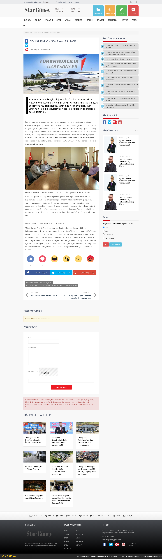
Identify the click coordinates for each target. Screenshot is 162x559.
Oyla (105, 244)
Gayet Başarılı (109, 238)
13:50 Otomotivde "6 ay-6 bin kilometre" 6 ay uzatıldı (121, 46)
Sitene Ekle (106, 516)
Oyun (61, 516)
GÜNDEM (27, 20)
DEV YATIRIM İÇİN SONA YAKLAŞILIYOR (50, 32)
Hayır (106, 231)
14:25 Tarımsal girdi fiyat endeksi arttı (119, 59)
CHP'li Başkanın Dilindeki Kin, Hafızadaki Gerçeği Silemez (126, 162)
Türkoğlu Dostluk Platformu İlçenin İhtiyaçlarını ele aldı (33, 440)
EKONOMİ (79, 20)
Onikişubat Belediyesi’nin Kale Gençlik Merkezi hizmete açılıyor (85, 441)
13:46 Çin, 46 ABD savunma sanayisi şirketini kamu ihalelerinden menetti (121, 53)
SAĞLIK (90, 20)
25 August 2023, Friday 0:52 (41, 50)
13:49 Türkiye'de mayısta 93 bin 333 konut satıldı (120, 92)
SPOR (58, 20)
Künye (77, 2)
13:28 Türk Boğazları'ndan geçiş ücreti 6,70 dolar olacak (120, 78)
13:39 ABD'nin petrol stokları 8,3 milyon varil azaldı (121, 99)
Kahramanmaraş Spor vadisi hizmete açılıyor (34, 496)
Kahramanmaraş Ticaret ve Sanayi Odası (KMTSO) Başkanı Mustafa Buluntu (51, 285)
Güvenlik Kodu (33, 372)
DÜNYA (38, 20)
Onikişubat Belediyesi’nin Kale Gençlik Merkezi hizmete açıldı (59, 441)
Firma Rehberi (61, 2)
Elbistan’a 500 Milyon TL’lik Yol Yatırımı (33, 467)
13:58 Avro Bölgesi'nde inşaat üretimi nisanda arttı (122, 85)
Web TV (50, 516)
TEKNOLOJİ (113, 20)
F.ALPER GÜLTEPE (125, 157)
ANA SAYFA (28, 32)
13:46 (130, 556)
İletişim (133, 13)
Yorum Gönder (61, 387)
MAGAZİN (49, 20)
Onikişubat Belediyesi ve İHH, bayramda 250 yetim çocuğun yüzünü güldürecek (87, 470)
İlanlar (70, 2)
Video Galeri (110, 13)
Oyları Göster (115, 244)
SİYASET (100, 20)
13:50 (78, 556)
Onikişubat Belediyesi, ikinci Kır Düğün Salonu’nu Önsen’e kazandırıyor (60, 470)
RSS (94, 516)
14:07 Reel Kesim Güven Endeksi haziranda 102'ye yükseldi (121, 65)
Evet (106, 228)
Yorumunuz (32, 347)
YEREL (134, 20)
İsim (29, 338)
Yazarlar (121, 13)
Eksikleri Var (109, 235)
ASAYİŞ (125, 20)
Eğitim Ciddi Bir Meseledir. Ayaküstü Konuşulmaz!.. (127, 142)
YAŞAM (68, 20)
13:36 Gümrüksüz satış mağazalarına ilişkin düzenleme (120, 106)
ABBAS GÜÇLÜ (124, 138)
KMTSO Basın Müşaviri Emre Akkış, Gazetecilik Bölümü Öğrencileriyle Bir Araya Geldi (61, 499)
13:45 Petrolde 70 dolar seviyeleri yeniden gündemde (121, 71)
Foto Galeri (98, 13)
